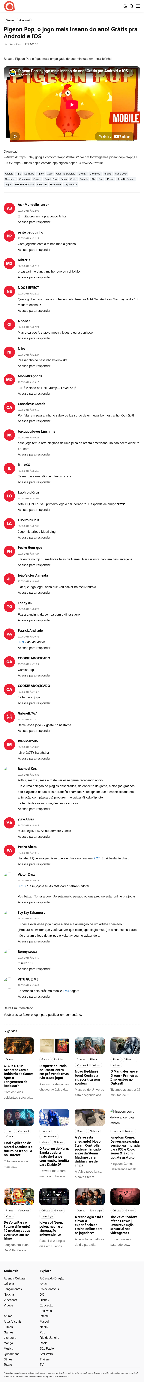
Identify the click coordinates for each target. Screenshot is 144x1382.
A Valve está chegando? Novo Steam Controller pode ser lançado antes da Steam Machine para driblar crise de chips (88, 1151)
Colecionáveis (49, 1289)
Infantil (44, 1316)
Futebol (108, 173)
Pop (42, 1332)
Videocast (10, 1300)
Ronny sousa (27, 951)
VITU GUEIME (28, 979)
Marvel (44, 1321)
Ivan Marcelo (28, 741)
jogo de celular (126, 179)
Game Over (15, 44)
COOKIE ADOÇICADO (34, 658)
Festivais (46, 1310)
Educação (46, 1305)
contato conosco (39, 1376)
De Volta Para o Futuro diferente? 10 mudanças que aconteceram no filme (17, 1230)
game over (121, 173)
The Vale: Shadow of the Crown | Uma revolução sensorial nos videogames (123, 1225)
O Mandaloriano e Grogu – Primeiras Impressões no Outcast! (124, 1077)
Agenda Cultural (15, 1278)
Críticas (9, 1283)
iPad (100, 179)
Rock (43, 1343)
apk (19, 173)
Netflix (44, 1327)
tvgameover (70, 184)
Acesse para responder (34, 222)
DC (42, 1294)
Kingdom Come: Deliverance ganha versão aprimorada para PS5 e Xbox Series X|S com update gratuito (125, 1147)
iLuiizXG (24, 465)
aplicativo (29, 173)
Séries (8, 1359)
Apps (49, 173)
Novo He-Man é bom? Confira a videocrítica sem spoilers (87, 1077)
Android (9, 173)
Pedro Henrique (30, 547)
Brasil (43, 1283)
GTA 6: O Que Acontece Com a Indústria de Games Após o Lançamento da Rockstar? (18, 1076)
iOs (93, 179)
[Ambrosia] (9, 6)
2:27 (97, 858)
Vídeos (8, 1305)
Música (8, 1348)
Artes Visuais (12, 1321)
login (37, 1014)
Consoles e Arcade (31, 404)
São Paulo (47, 1348)
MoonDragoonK (30, 376)
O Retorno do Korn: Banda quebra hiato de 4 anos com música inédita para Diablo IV (54, 1156)
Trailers (45, 1359)
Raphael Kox (27, 768)
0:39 (21, 642)
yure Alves (26, 819)
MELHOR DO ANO (24, 184)
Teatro (8, 1364)
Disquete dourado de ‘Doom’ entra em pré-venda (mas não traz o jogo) (54, 1072)
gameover (10, 179)
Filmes (8, 1327)
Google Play (50, 179)
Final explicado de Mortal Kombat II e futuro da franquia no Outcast (18, 1149)
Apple (41, 173)
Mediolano (64, 1376)
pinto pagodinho (30, 232)
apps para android (65, 173)
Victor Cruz (26, 874)
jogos (8, 184)
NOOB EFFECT (28, 287)
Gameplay (24, 179)
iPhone (110, 179)
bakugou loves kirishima (36, 431)
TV (42, 1364)
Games (8, 1332)
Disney (44, 1300)
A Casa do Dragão (52, 1278)
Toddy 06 (25, 603)
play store (55, 184)
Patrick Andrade (30, 630)
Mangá (8, 1343)
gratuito (84, 179)
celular (82, 173)
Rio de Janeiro (49, 1337)
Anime (8, 1316)
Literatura (10, 1337)
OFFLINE (42, 184)
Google (37, 179)
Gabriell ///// (27, 713)
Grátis (73, 179)
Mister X (24, 260)
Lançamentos (13, 1289)
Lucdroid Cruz (28, 492)
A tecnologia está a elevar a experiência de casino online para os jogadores (89, 1225)
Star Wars (46, 1354)
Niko (21, 348)
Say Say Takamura (31, 912)
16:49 (66, 991)
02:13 (22, 886)
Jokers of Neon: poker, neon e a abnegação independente (51, 1228)
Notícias (9, 1294)
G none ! (24, 321)
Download (95, 173)
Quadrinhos (11, 1354)
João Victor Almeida (33, 575)
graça (64, 179)
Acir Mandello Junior (33, 204)
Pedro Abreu (27, 847)
